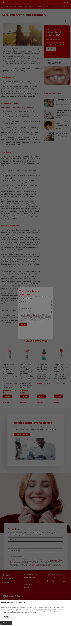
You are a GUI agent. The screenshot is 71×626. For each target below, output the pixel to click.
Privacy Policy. (31, 612)
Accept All (6, 622)
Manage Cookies (6, 616)
